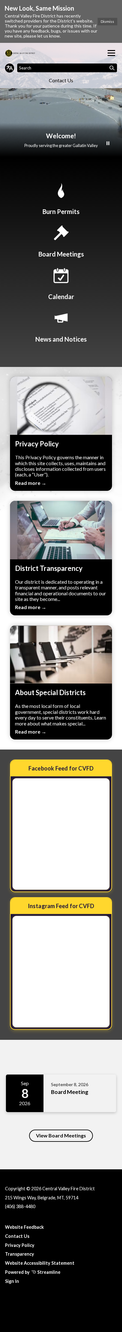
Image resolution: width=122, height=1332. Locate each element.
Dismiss (107, 21)
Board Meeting (69, 1092)
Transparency (19, 1254)
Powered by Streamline (32, 1272)
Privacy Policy (19, 1245)
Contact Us (61, 80)
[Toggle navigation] (111, 53)
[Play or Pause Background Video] (108, 143)
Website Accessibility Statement (39, 1263)
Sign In (12, 1281)
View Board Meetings (61, 1135)
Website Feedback (24, 1227)
